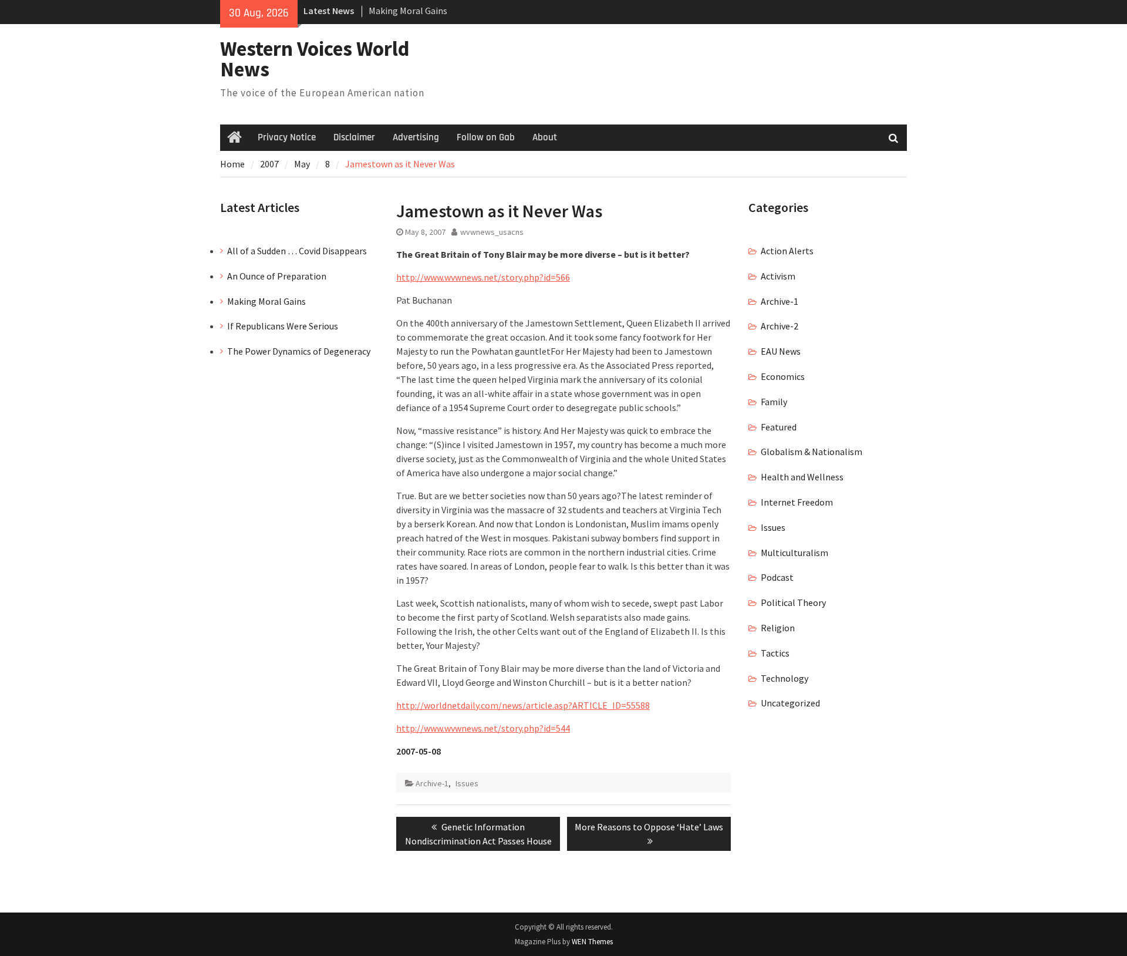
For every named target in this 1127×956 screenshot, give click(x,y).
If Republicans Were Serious (282, 326)
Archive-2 (779, 326)
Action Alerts (787, 251)
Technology (784, 678)
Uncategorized (790, 703)
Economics (783, 376)
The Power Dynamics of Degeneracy (298, 351)
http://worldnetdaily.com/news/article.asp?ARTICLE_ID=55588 (523, 705)
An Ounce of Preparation (276, 276)
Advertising (416, 137)
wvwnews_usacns (492, 232)
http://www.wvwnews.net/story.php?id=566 (483, 277)
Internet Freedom (797, 502)
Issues (466, 783)
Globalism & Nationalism (811, 451)
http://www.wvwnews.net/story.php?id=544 (483, 728)
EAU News (781, 351)
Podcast (777, 577)
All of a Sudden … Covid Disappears (297, 251)
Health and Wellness (802, 477)
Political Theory (793, 602)
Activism (778, 276)
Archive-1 (432, 783)
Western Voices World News (315, 59)
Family (774, 402)
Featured (779, 427)
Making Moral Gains (408, 10)
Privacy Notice (287, 137)
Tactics (775, 653)
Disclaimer (354, 137)
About (544, 137)
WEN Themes (592, 942)
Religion (778, 628)
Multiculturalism (794, 552)
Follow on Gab (486, 137)
